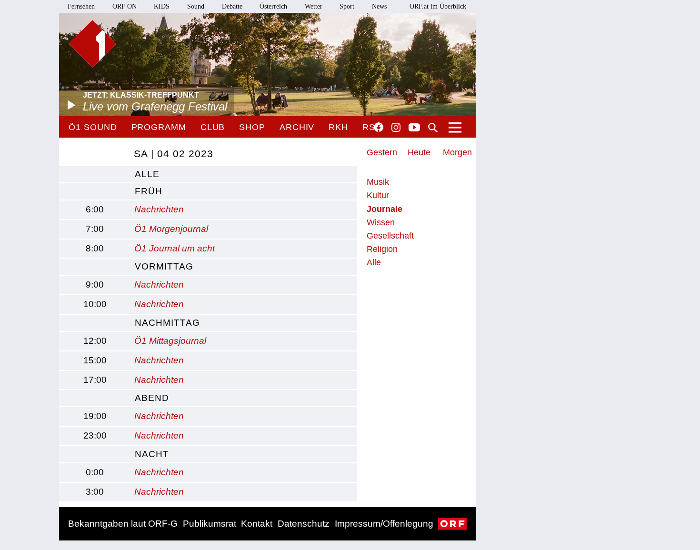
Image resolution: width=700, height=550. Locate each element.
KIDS (162, 6)
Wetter (313, 6)
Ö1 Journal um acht (174, 248)
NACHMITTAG (167, 323)
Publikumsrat (209, 524)
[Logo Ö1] (92, 44)
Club (212, 127)
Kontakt (256, 524)
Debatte (232, 6)
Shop (252, 127)
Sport (347, 6)
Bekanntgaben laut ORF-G (123, 524)
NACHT (152, 454)
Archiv (297, 127)
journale (384, 209)
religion (382, 249)
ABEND (152, 398)
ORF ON (124, 6)
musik (378, 182)
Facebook (378, 127)
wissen (381, 222)
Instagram (395, 127)
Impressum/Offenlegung (384, 524)
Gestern (382, 152)
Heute (419, 152)
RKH (338, 127)
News (379, 6)
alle (147, 174)
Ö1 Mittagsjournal (170, 341)
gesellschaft (390, 235)
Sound (195, 6)
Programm (158, 127)
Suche (433, 127)
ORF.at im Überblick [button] (438, 6)
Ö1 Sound (93, 127)
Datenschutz (304, 524)
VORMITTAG (164, 266)
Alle (374, 262)
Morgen (457, 152)
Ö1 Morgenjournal (171, 229)
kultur (378, 195)
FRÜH (148, 191)
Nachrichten (159, 209)
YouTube (414, 128)
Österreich (273, 6)
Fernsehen (81, 6)
